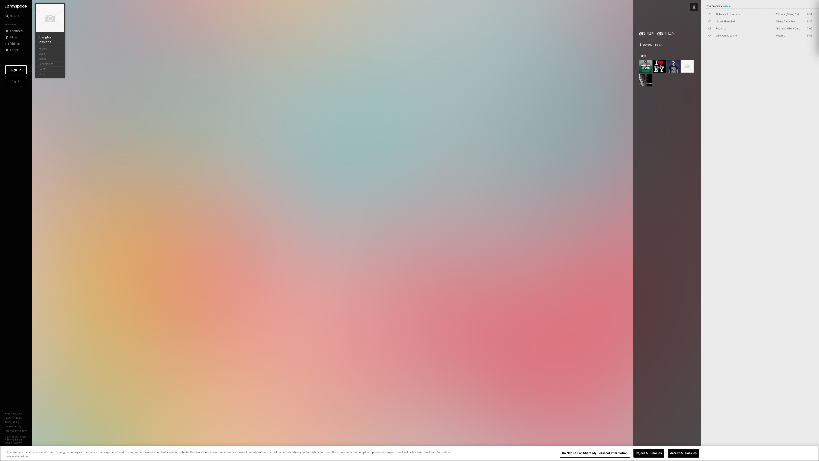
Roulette (721, 28)
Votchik (780, 35)
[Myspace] (16, 5)
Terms (19, 417)
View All (728, 6)
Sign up (16, 70)
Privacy (9, 417)
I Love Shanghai (725, 21)
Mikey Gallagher (785, 21)
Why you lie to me (726, 35)
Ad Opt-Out (11, 422)
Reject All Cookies (649, 453)
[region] (409, 453)
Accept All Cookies (683, 453)
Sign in (16, 81)
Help (7, 413)
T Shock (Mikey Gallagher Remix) (796, 14)
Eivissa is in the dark (728, 14)
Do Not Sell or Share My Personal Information (595, 453)
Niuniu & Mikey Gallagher (791, 28)
